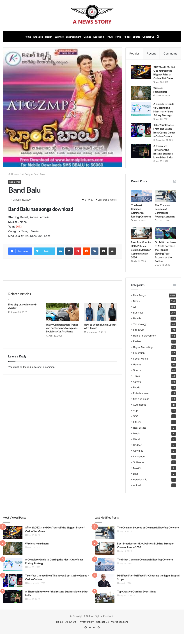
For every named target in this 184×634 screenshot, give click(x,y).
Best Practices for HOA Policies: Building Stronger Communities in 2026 (141, 250)
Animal (137, 485)
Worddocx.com (119, 621)
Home (28, 36)
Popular (134, 53)
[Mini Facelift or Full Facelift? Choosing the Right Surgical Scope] (104, 580)
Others (137, 381)
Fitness (137, 422)
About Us (70, 621)
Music (136, 433)
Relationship (140, 479)
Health (48, 36)
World (136, 439)
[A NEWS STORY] (92, 16)
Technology (140, 324)
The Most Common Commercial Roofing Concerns (145, 559)
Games (87, 36)
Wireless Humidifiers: (37, 543)
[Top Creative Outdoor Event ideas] (104, 596)
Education (98, 36)
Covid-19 (138, 450)
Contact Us (148, 36)
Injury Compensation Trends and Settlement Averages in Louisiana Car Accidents (62, 328)
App (135, 410)
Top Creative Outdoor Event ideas (136, 591)
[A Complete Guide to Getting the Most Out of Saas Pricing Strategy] (141, 109)
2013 (19, 226)
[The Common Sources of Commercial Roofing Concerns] (165, 196)
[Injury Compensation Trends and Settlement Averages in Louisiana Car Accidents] (62, 312)
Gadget (137, 445)
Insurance (139, 456)
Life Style (38, 36)
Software (138, 462)
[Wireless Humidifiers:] (141, 93)
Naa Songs (26, 174)
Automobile (139, 404)
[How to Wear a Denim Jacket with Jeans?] (100, 312)
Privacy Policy (86, 621)
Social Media (140, 358)
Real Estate (139, 427)
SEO (135, 416)
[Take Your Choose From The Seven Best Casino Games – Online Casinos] (141, 130)
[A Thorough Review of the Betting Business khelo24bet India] (141, 151)
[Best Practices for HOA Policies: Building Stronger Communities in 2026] (141, 233)
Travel (109, 36)
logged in (28, 366)
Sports (136, 36)
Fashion (137, 341)
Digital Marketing (143, 347)
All (134, 306)
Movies (137, 468)
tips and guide (141, 398)
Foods (127, 36)
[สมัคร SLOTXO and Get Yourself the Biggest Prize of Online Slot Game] (141, 72)
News (118, 36)
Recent (151, 53)
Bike (135, 473)
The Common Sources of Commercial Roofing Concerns (148, 527)
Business (59, 36)
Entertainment (73, 36)
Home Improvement (144, 335)
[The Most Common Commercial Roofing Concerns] (141, 196)
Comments (170, 53)
